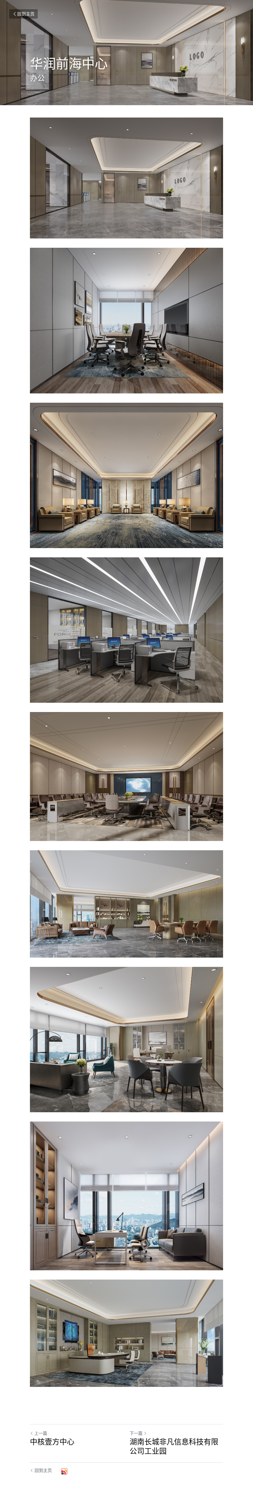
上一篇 (40, 1433)
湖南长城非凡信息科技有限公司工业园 (174, 1446)
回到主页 (26, 14)
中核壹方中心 (52, 1441)
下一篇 (136, 1433)
